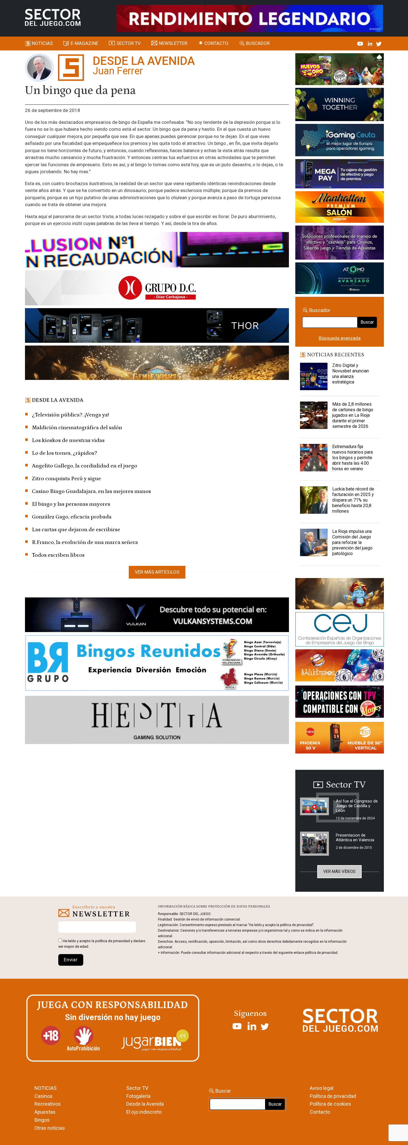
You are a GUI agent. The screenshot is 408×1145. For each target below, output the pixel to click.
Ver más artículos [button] (157, 572)
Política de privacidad (333, 1096)
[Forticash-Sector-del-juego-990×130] (157, 326)
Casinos (43, 1096)
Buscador (258, 43)
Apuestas (45, 1112)
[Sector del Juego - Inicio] (52, 17)
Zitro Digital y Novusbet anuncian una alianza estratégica (350, 374)
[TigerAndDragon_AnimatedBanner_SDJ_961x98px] (250, 18)
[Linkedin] (370, 43)
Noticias (42, 43)
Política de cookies (330, 1104)
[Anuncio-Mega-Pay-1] (339, 174)
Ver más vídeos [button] (339, 871)
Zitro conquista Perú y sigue (66, 479)
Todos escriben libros (58, 555)
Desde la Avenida (145, 1104)
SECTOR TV (129, 43)
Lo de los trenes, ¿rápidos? (64, 453)
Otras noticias (49, 1128)
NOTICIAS (45, 1088)
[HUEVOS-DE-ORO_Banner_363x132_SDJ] (339, 70)
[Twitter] (379, 43)
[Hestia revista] (157, 721)
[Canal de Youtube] (361, 43)
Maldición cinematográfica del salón (77, 428)
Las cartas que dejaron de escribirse (76, 530)
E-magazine (84, 43)
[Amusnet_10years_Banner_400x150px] (339, 105)
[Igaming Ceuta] (339, 141)
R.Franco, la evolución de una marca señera (85, 542)
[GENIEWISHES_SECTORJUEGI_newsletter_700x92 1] (157, 363)
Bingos (42, 1120)
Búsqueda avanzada (340, 338)
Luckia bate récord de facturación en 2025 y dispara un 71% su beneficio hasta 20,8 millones (353, 500)
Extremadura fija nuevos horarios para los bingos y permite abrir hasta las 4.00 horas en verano (352, 457)
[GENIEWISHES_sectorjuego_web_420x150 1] (339, 594)
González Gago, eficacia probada (72, 517)
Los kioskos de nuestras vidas (68, 440)
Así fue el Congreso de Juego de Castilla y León (357, 806)
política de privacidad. (321, 953)
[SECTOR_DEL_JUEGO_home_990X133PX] (157, 250)
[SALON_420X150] (339, 208)
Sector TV (137, 1088)
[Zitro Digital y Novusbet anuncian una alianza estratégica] (314, 376)
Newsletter (173, 43)
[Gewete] (339, 243)
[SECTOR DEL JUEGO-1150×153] (157, 289)
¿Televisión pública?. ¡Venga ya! (70, 415)
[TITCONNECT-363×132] (339, 703)
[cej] (339, 630)
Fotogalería (138, 1096)
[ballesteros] (339, 667)
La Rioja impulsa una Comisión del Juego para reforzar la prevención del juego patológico (352, 542)
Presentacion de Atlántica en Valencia (355, 837)
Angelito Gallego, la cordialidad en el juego (84, 466)
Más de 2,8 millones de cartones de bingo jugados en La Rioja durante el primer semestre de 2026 (352, 415)
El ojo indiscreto (144, 1112)
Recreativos (47, 1104)
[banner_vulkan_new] (157, 615)
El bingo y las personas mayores (71, 504)
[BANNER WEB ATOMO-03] (339, 279)
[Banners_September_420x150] (339, 739)
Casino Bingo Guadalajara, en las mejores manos (91, 491)
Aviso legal (321, 1088)
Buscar (367, 322)
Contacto (216, 43)
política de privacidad (112, 941)
